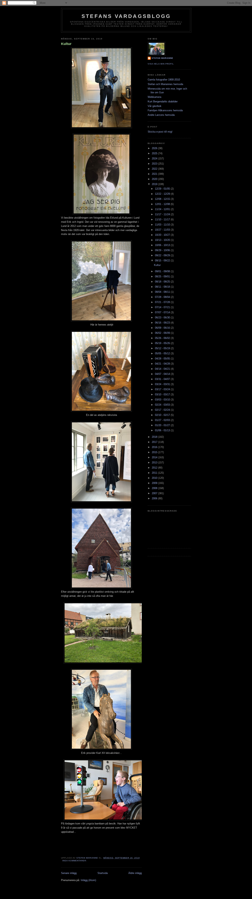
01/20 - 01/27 (163, 425)
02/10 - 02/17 (163, 414)
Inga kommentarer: (75, 861)
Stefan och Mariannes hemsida (165, 84)
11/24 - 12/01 (163, 209)
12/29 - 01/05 (163, 188)
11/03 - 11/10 (163, 224)
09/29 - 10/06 (163, 250)
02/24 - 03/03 (163, 404)
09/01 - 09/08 (163, 271)
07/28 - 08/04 (163, 297)
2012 (155, 467)
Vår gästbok (154, 106)
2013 (155, 462)
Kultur (66, 44)
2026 (155, 148)
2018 (155, 436)
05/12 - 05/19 (163, 348)
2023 (155, 163)
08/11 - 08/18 (163, 286)
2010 (155, 477)
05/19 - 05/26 (163, 343)
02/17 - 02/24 (163, 409)
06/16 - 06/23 (163, 322)
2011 (155, 472)
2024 (155, 158)
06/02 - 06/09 (163, 332)
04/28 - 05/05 (163, 358)
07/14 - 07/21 (163, 307)
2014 (155, 457)
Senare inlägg (69, 873)
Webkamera (154, 96)
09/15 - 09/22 (163, 260)
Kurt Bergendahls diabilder (163, 101)
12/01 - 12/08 (163, 204)
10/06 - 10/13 (163, 245)
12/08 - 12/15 (163, 198)
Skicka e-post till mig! (160, 131)
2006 (155, 498)
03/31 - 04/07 (163, 379)
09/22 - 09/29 (163, 255)
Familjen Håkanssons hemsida (165, 110)
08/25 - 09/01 (163, 276)
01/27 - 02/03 (163, 420)
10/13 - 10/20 (163, 240)
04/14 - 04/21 (163, 368)
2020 (155, 179)
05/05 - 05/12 (163, 353)
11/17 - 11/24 (163, 214)
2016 (155, 447)
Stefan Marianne (162, 58)
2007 (155, 493)
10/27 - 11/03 (163, 229)
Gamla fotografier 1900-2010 (164, 79)
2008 (155, 488)
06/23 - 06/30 (163, 317)
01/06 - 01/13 (163, 430)
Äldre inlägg (135, 873)
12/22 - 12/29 (163, 193)
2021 (155, 173)
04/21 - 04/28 (163, 363)
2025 (155, 153)
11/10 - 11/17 (163, 219)
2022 (155, 168)
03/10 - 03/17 (163, 394)
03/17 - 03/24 (163, 389)
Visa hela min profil (161, 64)
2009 (155, 483)
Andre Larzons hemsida (161, 114)
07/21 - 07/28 (163, 302)
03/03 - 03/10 (163, 399)
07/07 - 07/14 (163, 312)
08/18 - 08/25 (163, 281)
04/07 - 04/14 (163, 373)
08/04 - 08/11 (163, 291)
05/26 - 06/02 (163, 338)
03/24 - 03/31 (163, 384)
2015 (155, 452)
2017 (155, 442)
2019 (155, 184)
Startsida (102, 873)
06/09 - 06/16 (163, 327)
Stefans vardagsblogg (126, 16)
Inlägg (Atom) (88, 880)
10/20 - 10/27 (163, 234)
